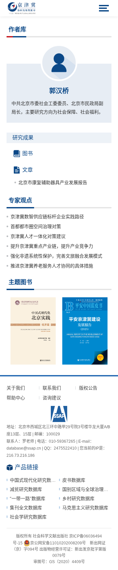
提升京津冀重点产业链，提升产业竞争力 (51, 246)
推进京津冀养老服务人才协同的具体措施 (51, 265)
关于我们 (16, 388)
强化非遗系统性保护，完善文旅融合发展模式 (56, 256)
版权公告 (88, 388)
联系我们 (52, 388)
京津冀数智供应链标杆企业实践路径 (47, 216)
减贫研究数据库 (26, 489)
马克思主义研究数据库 (85, 507)
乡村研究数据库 (78, 498)
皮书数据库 (73, 480)
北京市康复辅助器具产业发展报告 (52, 182)
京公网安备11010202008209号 (58, 543)
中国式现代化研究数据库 (34, 480)
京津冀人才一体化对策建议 (38, 236)
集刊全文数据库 (26, 507)
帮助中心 (16, 397)
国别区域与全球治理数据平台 (86, 489)
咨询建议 (52, 397)
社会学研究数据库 (28, 516)
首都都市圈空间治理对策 (35, 226)
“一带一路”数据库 (27, 498)
